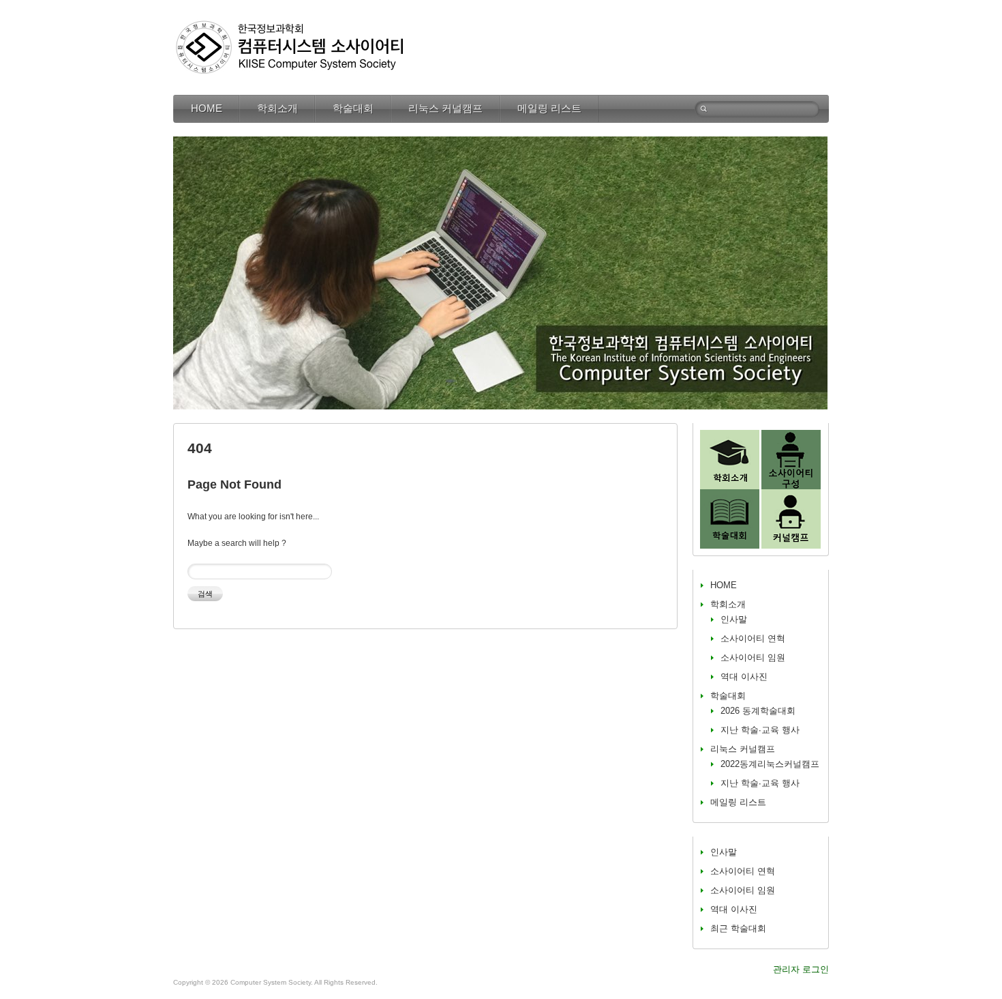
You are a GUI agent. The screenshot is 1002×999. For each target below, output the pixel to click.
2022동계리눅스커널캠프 (769, 764)
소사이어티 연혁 (752, 638)
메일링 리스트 (549, 108)
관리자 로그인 (801, 969)
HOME (206, 108)
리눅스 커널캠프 (445, 108)
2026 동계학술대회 (757, 711)
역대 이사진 (744, 676)
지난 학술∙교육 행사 (760, 730)
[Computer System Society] (289, 23)
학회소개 (277, 108)
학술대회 (353, 108)
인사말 (733, 619)
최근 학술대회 (738, 928)
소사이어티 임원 (752, 657)
